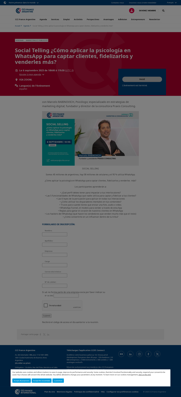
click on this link (144, 374)
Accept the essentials (41, 380)
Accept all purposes (21, 380)
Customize (58, 380)
